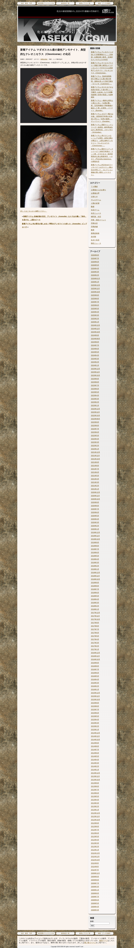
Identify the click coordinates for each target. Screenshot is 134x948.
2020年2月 (95, 526)
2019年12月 (95, 532)
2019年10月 (95, 539)
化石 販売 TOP (26, 3)
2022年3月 (95, 442)
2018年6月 (95, 593)
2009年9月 (95, 877)
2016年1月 (95, 689)
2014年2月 (95, 766)
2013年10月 (95, 780)
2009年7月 (95, 883)
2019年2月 (95, 566)
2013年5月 (95, 796)
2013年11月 (95, 776)
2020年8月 (95, 506)
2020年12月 (95, 492)
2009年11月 (95, 873)
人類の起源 (95, 203)
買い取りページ (90, 943)
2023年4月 (95, 395)
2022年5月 (95, 435)
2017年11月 (95, 616)
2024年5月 (95, 352)
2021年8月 (95, 466)
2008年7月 (95, 897)
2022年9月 (95, 422)
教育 (92, 230)
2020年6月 (95, 512)
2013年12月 (95, 773)
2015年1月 (95, 729)
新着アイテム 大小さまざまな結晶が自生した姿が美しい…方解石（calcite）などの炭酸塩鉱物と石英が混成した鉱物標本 (102, 92)
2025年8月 (95, 298)
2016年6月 (95, 673)
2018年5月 (95, 596)
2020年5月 (95, 516)
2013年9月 (95, 783)
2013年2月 (95, 806)
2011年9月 (95, 863)
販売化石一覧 (65, 3)
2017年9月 (95, 623)
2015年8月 (95, 706)
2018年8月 (95, 586)
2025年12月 (95, 285)
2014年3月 (95, 763)
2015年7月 (95, 709)
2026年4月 (95, 268)
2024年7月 (95, 345)
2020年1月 (95, 529)
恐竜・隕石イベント (98, 220)
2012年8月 (95, 826)
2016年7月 (95, 669)
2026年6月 (95, 262)
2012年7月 (95, 830)
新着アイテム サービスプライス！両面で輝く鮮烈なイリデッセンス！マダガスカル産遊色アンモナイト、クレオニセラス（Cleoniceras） (102, 68)
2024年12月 (95, 325)
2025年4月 (95, 312)
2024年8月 (95, 342)
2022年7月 (95, 429)
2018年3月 (95, 603)
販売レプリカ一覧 (84, 3)
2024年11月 (95, 329)
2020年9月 (95, 502)
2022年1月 (95, 449)
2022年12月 (95, 409)
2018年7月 (95, 589)
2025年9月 (95, 295)
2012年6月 (95, 833)
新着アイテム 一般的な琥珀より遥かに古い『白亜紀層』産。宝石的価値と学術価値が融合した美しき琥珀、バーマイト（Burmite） (102, 105)
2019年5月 (95, 556)
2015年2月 (95, 726)
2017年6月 (95, 633)
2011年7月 (95, 870)
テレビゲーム (96, 200)
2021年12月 (95, 452)
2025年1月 (95, 322)
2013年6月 (95, 793)
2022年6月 (95, 432)
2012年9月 (95, 823)
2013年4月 (95, 800)
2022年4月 (95, 439)
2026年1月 (95, 282)
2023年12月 (95, 369)
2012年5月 (95, 836)
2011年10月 (95, 860)
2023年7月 (95, 385)
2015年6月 (95, 713)
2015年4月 (95, 719)
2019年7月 (95, 549)
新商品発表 (44, 59)
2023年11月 (95, 372)
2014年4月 (95, 760)
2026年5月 (95, 265)
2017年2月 (95, 646)
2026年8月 (95, 255)
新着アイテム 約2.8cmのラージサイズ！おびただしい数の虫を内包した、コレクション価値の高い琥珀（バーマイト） (102, 170)
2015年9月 (95, 703)
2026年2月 (95, 275)
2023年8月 (95, 382)
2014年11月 (95, 736)
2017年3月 (95, 643)
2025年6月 (95, 305)
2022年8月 (95, 425)
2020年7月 (95, 509)
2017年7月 (95, 629)
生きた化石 (95, 240)
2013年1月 (95, 810)
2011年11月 (95, 856)
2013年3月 (95, 803)
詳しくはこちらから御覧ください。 (33, 211)
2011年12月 (95, 853)
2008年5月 (95, 903)
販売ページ (103, 940)
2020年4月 (95, 519)
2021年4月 (95, 479)
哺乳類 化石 (96, 217)
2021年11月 (95, 456)
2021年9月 (95, 462)
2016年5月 (95, 676)
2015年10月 (95, 699)
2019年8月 (95, 546)
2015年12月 (95, 693)
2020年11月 (95, 496)
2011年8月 (95, 866)
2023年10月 (95, 375)
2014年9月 (95, 743)
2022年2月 (95, 445)
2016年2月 (95, 686)
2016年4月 (95, 679)
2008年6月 (95, 900)
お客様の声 (95, 193)
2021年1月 (95, 489)
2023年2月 (95, 402)
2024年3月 (95, 359)
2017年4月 (95, 639)
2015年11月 (95, 696)
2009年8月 (95, 880)
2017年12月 (95, 613)
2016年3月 (95, 683)
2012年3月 (95, 843)
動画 (92, 206)
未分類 (93, 237)
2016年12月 (95, 653)
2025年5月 (95, 308)
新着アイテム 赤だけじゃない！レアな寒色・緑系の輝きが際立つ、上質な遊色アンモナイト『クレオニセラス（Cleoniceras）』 (102, 140)
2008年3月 (95, 910)
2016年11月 (95, 656)
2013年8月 (95, 786)
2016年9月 (95, 663)
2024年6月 (95, 349)
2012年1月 (95, 850)
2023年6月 (95, 389)
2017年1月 (95, 649)
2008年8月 (95, 893)
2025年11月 (95, 288)
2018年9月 (95, 582)
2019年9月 (95, 542)
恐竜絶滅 (94, 227)
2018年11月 (95, 576)
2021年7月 (95, 469)
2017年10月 (95, 619)
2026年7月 (95, 258)
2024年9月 (95, 335)
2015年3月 (95, 723)
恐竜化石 (94, 223)
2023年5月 (95, 392)
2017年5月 (95, 636)
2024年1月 (95, 365)
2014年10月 (95, 740)
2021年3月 (95, 482)
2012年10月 (95, 820)
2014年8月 (95, 746)
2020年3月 (95, 522)
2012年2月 (95, 846)
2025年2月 (95, 319)
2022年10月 (95, 415)
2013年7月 (95, 790)
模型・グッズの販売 (104, 3)
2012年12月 (95, 813)
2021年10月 (95, 459)
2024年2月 (95, 362)
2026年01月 (95, 278)
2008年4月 (95, 907)
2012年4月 (95, 840)
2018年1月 (95, 609)
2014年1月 (95, 770)
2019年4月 (95, 559)
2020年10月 (95, 499)
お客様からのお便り (98, 190)
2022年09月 (95, 419)
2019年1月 (95, 569)
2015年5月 (95, 716)
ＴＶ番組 (94, 186)
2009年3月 (95, 887)
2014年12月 (95, 733)
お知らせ (94, 196)
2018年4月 (95, 599)
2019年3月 (95, 562)
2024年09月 (95, 339)
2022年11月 (95, 412)
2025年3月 (95, 315)
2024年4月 (95, 355)
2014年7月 (95, 750)
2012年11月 (95, 816)
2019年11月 (95, 536)
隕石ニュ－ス (96, 243)
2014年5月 (95, 756)
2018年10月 (95, 579)
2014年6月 (95, 753)
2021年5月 (95, 476)
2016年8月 (95, 666)
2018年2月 (95, 606)
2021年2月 (95, 486)
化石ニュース (96, 213)
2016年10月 (95, 659)
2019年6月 (95, 552)
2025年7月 (95, 302)
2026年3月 (95, 272)
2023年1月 (95, 405)
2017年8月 (95, 626)
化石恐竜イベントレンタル (46, 3)
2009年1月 (95, 890)
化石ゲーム (95, 210)
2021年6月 (95, 472)
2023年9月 (95, 379)
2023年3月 (95, 399)
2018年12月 (95, 572)
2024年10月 (95, 332)
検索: (92, 921)
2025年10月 (95, 292)
